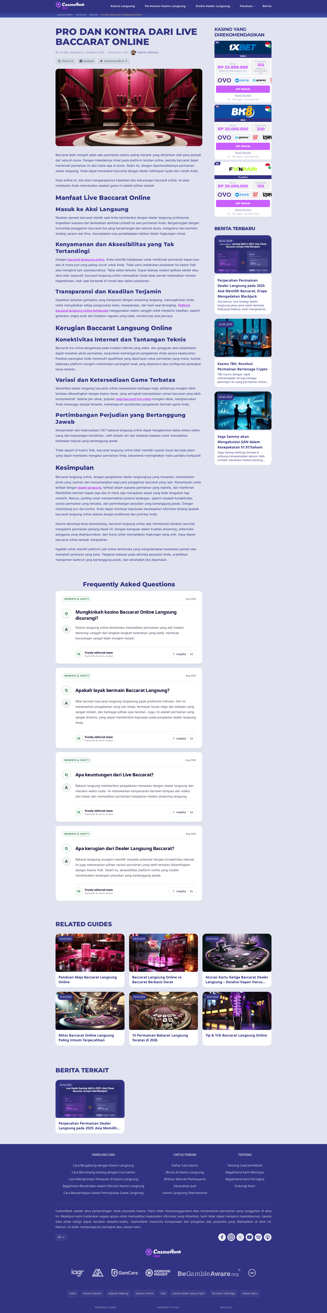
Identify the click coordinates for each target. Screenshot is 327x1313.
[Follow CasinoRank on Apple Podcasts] (267, 1237)
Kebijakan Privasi (168, 1307)
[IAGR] (77, 1273)
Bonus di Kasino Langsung (185, 1172)
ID (59, 1237)
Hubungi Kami (245, 1186)
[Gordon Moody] (157, 1273)
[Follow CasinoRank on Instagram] (231, 1237)
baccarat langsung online (85, 259)
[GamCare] (124, 1273)
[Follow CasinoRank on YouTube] (249, 1237)
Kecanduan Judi (185, 1186)
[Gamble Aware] (209, 1273)
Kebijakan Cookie (106, 1307)
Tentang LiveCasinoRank (244, 1165)
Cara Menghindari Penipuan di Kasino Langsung (103, 1179)
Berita (267, 6)
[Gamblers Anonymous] (98, 1273)
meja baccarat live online (133, 399)
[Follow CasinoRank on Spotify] (258, 1237)
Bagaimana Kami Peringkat (244, 1179)
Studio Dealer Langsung (213, 6)
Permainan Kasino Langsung (165, 6)
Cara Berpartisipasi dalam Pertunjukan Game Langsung (103, 1193)
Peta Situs (226, 1307)
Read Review (243, 95)
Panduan (246, 6)
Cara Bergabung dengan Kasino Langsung (103, 1165)
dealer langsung (89, 487)
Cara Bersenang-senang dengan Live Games (103, 1172)
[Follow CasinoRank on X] (240, 1237)
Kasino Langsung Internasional (185, 1193)
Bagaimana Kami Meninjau (245, 1172)
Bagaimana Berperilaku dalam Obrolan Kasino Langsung (103, 1186)
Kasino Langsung (123, 6)
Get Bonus (243, 89)
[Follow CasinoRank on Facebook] (222, 1237)
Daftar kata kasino (184, 1165)
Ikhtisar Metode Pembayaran (185, 1179)
